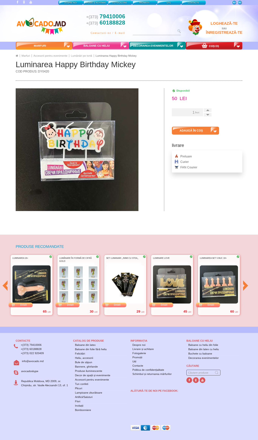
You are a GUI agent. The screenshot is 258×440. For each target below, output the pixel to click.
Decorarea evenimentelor (203, 357)
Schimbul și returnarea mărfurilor (152, 373)
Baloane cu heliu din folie (203, 344)
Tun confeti (81, 383)
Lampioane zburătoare (88, 392)
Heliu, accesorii (84, 357)
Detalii (23, 305)
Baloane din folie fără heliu (91, 349)
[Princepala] (17, 56)
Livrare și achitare (143, 349)
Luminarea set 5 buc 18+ (166, 258)
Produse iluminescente (88, 370)
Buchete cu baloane (200, 353)
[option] (31, 285)
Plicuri (78, 388)
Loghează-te (224, 23)
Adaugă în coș (191, 130)
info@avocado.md (33, 361)
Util (134, 361)
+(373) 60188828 (31, 349)
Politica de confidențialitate (148, 369)
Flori (77, 401)
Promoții (137, 357)
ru (234, 2)
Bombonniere (83, 409)
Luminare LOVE (114, 258)
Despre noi (138, 344)
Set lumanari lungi (211, 258)
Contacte (137, 365)
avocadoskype (29, 371)
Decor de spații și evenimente (92, 375)
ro (239, 2)
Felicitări (80, 353)
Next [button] (245, 285)
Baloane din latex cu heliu (203, 349)
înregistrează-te (224, 32)
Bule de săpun (83, 362)
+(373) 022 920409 (32, 353)
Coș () (213, 46)
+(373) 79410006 (31, 344)
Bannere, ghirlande (86, 366)
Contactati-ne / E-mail (108, 33)
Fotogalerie (139, 353)
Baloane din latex (85, 344)
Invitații (79, 405)
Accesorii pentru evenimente (92, 379)
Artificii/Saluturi (84, 396)
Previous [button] (5, 285)
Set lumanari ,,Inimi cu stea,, (75, 258)
